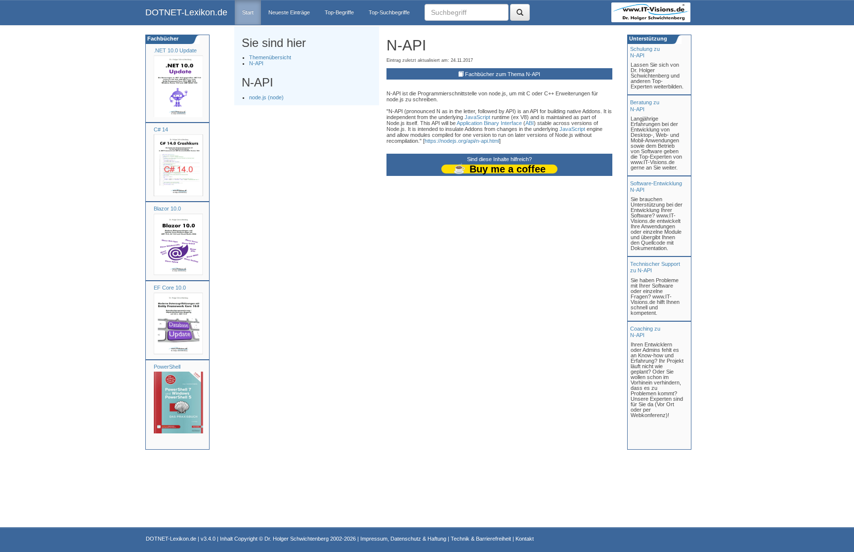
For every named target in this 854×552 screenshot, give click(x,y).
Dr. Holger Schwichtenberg (296, 539)
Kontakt (524, 539)
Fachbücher (162, 39)
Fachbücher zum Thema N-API (502, 74)
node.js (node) (266, 97)
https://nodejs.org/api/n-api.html (462, 141)
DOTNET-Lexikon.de (186, 12)
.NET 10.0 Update (175, 50)
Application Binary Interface (489, 123)
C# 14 (161, 129)
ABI (529, 123)
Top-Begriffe (339, 12)
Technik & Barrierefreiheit (481, 539)
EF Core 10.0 (170, 288)
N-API (256, 63)
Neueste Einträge (289, 12)
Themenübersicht (270, 57)
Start (248, 12)
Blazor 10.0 (167, 209)
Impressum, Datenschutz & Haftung (403, 539)
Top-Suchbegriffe (389, 12)
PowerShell (167, 367)
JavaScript (477, 117)
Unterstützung (647, 39)
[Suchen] (520, 12)
